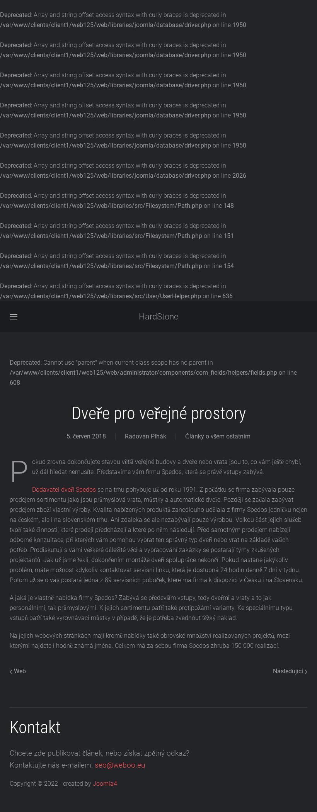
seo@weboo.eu (120, 765)
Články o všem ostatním (218, 436)
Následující (289, 671)
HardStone (158, 316)
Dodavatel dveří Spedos (64, 489)
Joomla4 (105, 783)
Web (19, 671)
